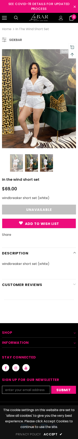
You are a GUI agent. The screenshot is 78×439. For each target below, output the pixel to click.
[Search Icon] (16, 18)
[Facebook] (5, 367)
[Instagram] (15, 367)
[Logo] (39, 17)
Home (6, 29)
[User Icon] (61, 18)
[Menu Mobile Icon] (4, 17)
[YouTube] (26, 367)
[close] (75, 6)
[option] (39, 98)
